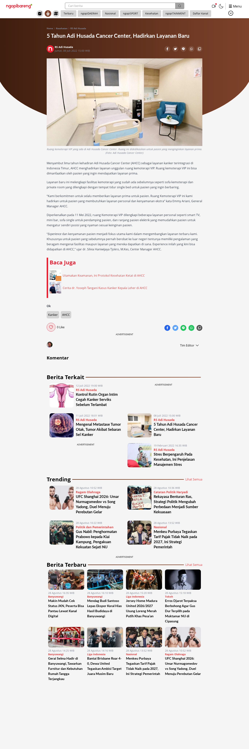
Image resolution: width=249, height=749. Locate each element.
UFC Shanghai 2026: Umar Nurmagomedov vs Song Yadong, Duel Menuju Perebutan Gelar (183, 666)
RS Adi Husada (78, 28)
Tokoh (169, 596)
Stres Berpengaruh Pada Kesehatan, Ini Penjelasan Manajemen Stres (174, 460)
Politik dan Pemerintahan (95, 527)
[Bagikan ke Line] (183, 49)
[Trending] (40, 13)
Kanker (53, 315)
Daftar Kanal (200, 13)
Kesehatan (151, 13)
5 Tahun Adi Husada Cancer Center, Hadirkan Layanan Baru (176, 430)
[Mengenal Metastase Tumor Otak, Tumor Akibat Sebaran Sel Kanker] (62, 425)
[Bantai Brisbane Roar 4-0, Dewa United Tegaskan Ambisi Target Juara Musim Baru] (105, 637)
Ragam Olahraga (88, 492)
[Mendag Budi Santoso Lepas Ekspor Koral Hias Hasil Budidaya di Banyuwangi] (105, 579)
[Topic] (56, 13)
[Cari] (179, 6)
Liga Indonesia (135, 596)
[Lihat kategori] (230, 13)
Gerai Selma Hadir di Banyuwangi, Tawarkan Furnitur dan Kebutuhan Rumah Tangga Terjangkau (65, 669)
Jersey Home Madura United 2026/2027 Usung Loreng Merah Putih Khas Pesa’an (141, 608)
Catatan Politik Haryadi (171, 492)
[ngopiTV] (214, 6)
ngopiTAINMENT (176, 13)
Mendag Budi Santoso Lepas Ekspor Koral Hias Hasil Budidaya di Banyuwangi (104, 608)
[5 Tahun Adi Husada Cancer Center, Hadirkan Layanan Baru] (139, 425)
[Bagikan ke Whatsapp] (191, 49)
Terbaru (68, 13)
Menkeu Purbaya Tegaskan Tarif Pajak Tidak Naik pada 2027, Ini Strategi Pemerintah (143, 666)
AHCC (66, 315)
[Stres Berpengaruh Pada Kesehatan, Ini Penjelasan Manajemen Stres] (139, 455)
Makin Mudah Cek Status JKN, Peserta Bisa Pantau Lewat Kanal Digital (66, 608)
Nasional (110, 13)
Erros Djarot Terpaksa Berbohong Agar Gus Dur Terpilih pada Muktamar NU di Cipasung (181, 611)
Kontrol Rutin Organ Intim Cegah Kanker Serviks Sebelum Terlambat (97, 400)
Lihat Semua (193, 479)
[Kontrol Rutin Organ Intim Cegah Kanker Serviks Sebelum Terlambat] (62, 395)
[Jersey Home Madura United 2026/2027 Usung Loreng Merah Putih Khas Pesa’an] (144, 579)
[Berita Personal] (48, 13)
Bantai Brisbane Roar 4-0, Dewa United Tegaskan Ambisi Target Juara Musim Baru (104, 666)
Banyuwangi (55, 596)
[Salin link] (199, 49)
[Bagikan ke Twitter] (175, 49)
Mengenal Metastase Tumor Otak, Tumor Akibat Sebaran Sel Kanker (98, 430)
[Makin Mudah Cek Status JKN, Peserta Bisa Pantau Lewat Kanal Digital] (66, 579)
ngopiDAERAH (89, 13)
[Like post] (51, 327)
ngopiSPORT (130, 13)
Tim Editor (187, 345)
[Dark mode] (221, 6)
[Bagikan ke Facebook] (167, 49)
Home (50, 28)
